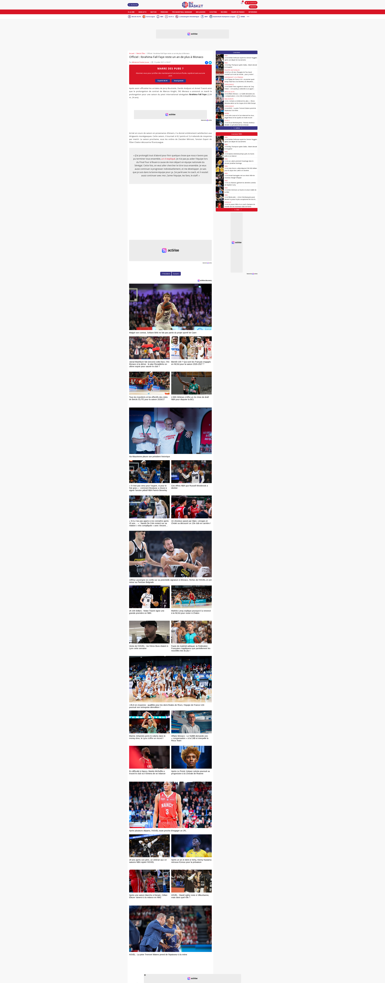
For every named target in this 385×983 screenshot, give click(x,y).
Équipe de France (237, 12)
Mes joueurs (200, 12)
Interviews (253, 12)
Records (224, 12)
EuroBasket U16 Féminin (234, 77)
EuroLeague (150, 17)
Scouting (213, 12)
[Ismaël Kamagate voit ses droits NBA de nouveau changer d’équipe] (220, 175)
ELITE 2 (171, 17)
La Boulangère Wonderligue (189, 17)
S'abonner (253, 7)
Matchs (153, 12)
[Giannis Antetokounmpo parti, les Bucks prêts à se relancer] (220, 153)
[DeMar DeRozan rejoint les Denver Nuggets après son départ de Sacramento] (220, 57)
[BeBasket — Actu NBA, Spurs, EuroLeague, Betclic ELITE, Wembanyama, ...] (192, 5)
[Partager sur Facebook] (206, 62)
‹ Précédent (166, 274)
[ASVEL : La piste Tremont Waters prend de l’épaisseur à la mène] (220, 108)
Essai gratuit (178, 81)
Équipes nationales (232, 70)
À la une (131, 12)
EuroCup (228, 202)
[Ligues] (248, 16)
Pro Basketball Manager (182, 12)
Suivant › (176, 274)
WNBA (243, 17)
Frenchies (164, 12)
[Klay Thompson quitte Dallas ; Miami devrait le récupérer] (220, 64)
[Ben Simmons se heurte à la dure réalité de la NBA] (220, 189)
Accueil (131, 53)
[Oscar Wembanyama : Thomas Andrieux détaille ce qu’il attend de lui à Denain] (220, 122)
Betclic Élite (140, 53)
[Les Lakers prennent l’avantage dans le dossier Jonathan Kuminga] (220, 161)
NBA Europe (229, 99)
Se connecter (252, 3)
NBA (161, 17)
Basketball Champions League (224, 17)
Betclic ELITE (136, 17)
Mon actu (142, 12)
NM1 (206, 17)
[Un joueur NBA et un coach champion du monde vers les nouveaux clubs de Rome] (220, 204)
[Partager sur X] (210, 62)
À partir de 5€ (162, 81)
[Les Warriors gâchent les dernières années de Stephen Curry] (220, 182)
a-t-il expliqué (168, 158)
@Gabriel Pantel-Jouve (140, 62)
